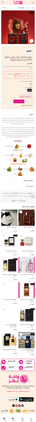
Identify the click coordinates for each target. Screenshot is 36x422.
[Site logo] (18, 2)
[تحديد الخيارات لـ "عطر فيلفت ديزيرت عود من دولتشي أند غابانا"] (3, 309)
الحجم (30, 87)
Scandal (21, 196)
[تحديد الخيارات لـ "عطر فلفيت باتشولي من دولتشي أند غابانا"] (3, 259)
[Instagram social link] (19, 405)
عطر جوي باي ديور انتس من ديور (27, 274)
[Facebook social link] (20, 201)
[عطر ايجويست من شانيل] (9, 218)
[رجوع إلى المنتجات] (4, 8)
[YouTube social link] (16, 405)
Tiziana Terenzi (30, 252)
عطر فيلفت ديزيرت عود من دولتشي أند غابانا (11, 325)
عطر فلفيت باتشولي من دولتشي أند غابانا (10, 275)
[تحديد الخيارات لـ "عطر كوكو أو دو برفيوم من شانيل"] (3, 334)
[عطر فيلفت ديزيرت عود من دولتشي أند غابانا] (9, 315)
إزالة (30, 93)
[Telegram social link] (14, 201)
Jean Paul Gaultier (11, 196)
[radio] (31, 84)
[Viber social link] (12, 201)
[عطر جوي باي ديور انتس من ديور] (27, 265)
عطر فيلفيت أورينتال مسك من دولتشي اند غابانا (27, 350)
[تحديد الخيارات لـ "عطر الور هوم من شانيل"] (20, 211)
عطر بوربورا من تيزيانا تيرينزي (28, 251)
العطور (27, 8)
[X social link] (18, 201)
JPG (17, 196)
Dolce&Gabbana (13, 277)
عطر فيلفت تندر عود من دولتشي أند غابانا (27, 325)
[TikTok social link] (13, 405)
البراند (30, 81)
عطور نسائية (21, 8)
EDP (5, 196)
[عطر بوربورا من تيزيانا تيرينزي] (27, 241)
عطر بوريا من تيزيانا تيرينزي (11, 251)
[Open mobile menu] (33, 2)
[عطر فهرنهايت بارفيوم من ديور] (9, 290)
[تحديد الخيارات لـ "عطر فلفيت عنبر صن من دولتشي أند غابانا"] (20, 284)
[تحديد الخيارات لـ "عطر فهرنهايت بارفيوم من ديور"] (3, 284)
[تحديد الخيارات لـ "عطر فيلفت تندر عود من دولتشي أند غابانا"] (20, 309)
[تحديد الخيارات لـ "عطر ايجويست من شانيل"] (3, 211)
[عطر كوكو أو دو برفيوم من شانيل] (9, 340)
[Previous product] (6, 8)
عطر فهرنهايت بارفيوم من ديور (10, 299)
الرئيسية (33, 8)
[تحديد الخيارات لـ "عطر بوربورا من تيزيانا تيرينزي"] (20, 235)
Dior (33, 276)
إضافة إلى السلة (19, 101)
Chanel (32, 229)
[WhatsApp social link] (16, 201)
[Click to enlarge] (31, 41)
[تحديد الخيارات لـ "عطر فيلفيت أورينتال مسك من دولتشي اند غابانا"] (20, 334)
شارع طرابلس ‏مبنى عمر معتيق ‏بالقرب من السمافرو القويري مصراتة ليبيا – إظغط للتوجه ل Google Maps (18, 387)
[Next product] (2, 8)
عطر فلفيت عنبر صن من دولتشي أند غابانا (27, 300)
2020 (29, 196)
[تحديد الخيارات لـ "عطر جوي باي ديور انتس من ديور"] (20, 259)
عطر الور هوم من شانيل (28, 227)
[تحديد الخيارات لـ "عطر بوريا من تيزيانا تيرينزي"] (3, 235)
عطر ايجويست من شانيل (11, 227)
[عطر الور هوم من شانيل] (27, 218)
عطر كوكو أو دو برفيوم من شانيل (9, 349)
